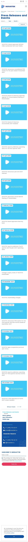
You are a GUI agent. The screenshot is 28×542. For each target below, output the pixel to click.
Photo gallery (7, 415)
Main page (3, 11)
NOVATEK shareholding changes (11, 297)
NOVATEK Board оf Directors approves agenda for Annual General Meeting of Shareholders (13, 97)
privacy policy (18, 460)
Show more (11, 407)
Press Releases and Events (11, 412)
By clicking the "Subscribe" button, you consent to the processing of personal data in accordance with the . (13, 459)
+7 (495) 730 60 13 (11, 440)
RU (1, 1)
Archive (6, 413)
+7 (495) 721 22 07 (11, 427)
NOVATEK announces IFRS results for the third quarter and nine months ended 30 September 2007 (14, 322)
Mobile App (6, 419)
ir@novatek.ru (9, 442)
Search (23, 24)
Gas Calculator (7, 417)
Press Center (11, 11)
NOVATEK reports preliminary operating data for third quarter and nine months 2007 (13, 373)
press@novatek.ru (11, 430)
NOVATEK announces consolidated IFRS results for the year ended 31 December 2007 (13, 70)
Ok (14, 536)
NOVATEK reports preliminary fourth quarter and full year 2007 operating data (12, 248)
